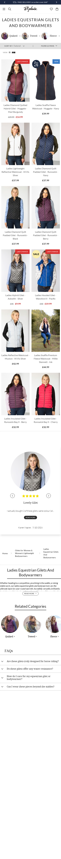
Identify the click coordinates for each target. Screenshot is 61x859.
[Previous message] (4, 2)
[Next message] (56, 2)
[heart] (51, 9)
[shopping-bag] (57, 9)
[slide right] (48, 495)
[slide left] (12, 495)
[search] (9, 9)
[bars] (4, 9)
